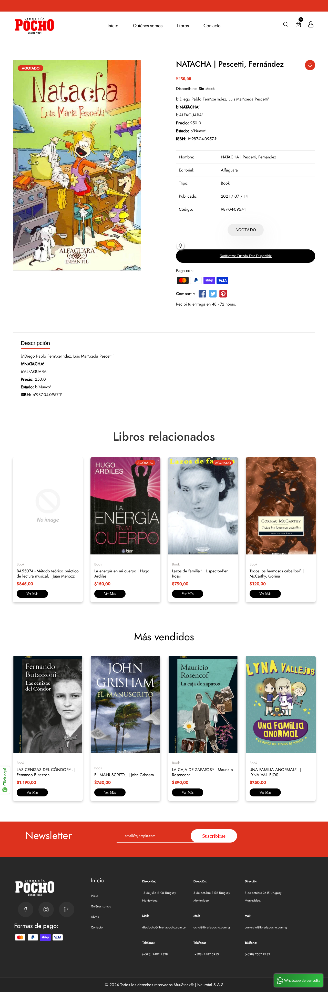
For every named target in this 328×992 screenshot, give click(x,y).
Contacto (212, 25)
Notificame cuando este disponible (246, 256)
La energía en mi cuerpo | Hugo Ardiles (121, 573)
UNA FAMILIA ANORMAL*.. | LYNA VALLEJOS (275, 772)
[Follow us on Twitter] (213, 294)
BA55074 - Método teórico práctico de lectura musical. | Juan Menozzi (48, 573)
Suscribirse (213, 836)
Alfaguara (229, 170)
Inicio (113, 25)
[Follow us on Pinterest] (223, 294)
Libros (183, 25)
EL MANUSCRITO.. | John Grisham (124, 775)
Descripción (35, 343)
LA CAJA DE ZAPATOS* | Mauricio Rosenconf (202, 772)
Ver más (32, 594)
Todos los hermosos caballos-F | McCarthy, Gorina (277, 573)
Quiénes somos (147, 25)
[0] (298, 25)
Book (225, 183)
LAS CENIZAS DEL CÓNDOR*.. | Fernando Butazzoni (46, 772)
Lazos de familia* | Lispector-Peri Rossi (200, 573)
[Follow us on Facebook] (202, 294)
